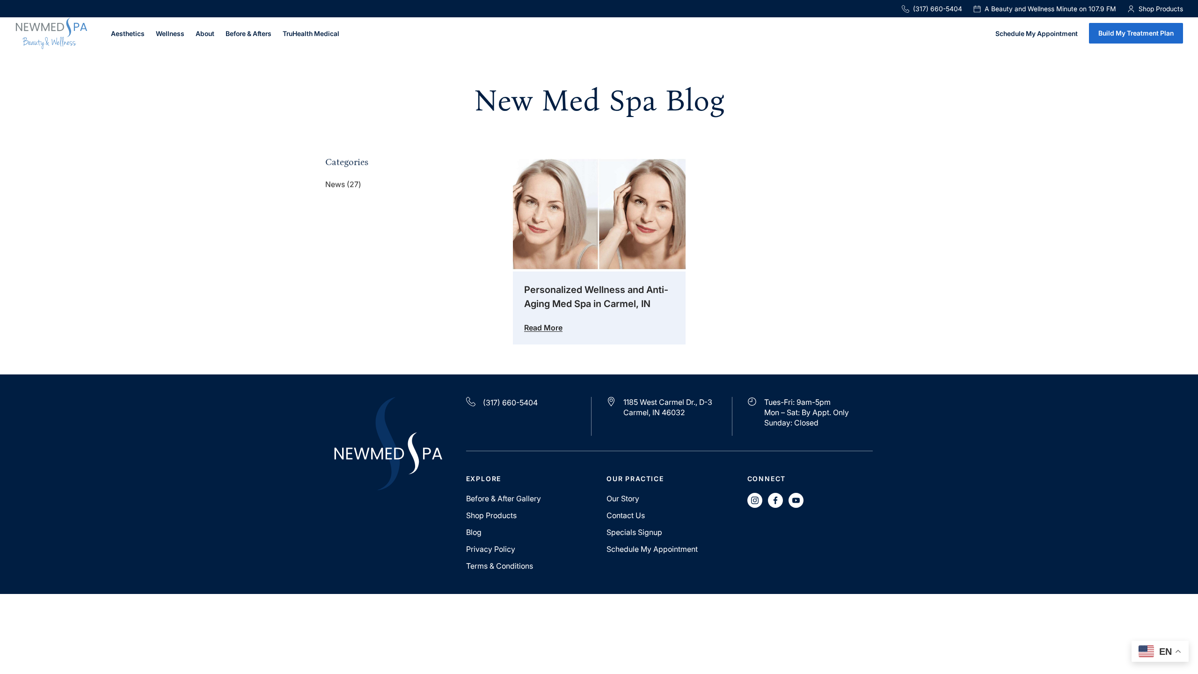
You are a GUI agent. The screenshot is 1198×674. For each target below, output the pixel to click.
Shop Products (491, 515)
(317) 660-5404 (937, 9)
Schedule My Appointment (1036, 33)
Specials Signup (634, 532)
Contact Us (625, 515)
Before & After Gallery (503, 498)
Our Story (622, 498)
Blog (474, 532)
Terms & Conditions (499, 566)
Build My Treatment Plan (1136, 33)
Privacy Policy (490, 549)
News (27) (343, 184)
